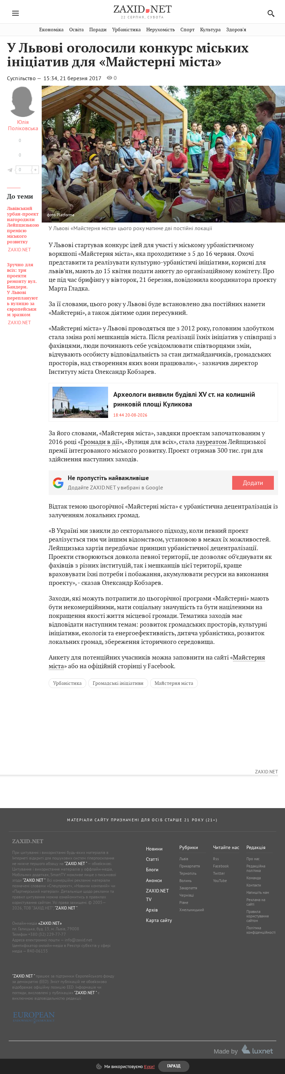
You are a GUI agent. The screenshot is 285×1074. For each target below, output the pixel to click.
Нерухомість (160, 30)
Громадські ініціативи (118, 683)
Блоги (152, 869)
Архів (152, 910)
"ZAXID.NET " (75, 863)
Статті (152, 859)
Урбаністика (126, 30)
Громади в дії (100, 442)
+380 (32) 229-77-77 (47, 934)
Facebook (221, 866)
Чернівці (186, 895)
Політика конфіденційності (261, 930)
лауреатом (211, 442)
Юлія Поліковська (23, 125)
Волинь (185, 880)
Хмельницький (191, 909)
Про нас (253, 858)
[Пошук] (269, 13)
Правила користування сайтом (257, 916)
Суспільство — (24, 78)
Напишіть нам (257, 892)
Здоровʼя (236, 30)
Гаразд (178, 174)
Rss (216, 858)
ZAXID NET (142, 9)
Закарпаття (188, 888)
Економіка (51, 30)
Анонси (154, 880)
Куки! (149, 1066)
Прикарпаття (189, 866)
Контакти (253, 885)
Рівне (183, 902)
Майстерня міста (174, 683)
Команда (253, 877)
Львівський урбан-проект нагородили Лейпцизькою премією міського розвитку (23, 225)
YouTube (220, 880)
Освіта (76, 30)
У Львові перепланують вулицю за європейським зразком (22, 290)
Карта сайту (159, 920)
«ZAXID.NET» (50, 923)
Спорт (187, 30)
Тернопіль (187, 873)
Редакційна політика (255, 868)
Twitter (219, 873)
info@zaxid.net (78, 939)
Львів (183, 858)
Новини (154, 849)
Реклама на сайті (255, 902)
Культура (210, 30)
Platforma (65, 214)
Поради (98, 30)
